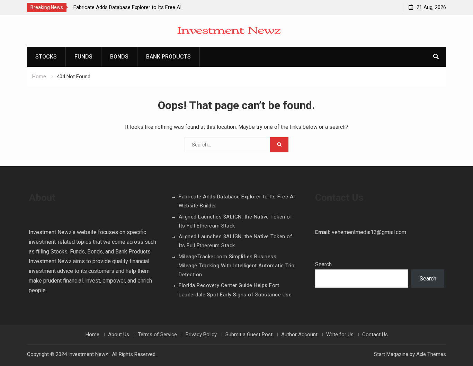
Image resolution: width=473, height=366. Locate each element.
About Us (118, 334)
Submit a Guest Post (249, 334)
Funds (83, 56)
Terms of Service (157, 334)
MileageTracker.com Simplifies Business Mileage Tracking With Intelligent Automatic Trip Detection (236, 265)
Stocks (46, 56)
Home (92, 334)
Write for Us (340, 334)
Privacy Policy (201, 334)
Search (323, 264)
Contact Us (375, 334)
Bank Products (168, 56)
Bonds (119, 56)
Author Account (299, 334)
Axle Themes (431, 354)
